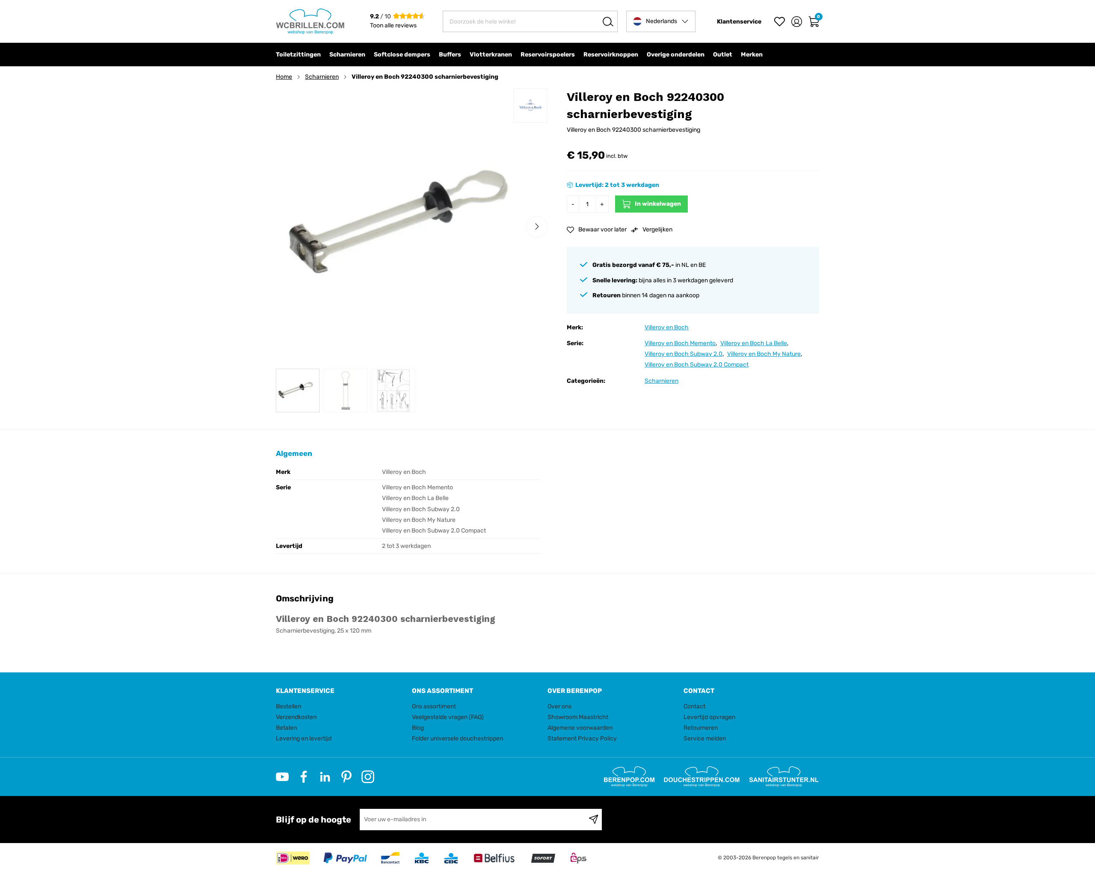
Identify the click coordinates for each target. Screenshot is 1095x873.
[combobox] (530, 21)
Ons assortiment (434, 706)
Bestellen (288, 706)
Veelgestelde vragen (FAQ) (448, 717)
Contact (694, 706)
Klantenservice (739, 21)
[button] (660, 21)
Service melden (705, 738)
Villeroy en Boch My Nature (764, 354)
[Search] (608, 21)
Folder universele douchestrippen (457, 738)
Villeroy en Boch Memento (680, 343)
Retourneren (701, 727)
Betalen (286, 727)
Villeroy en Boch (667, 327)
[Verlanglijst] (779, 21)
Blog (418, 727)
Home (284, 76)
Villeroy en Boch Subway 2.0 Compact (697, 364)
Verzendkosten (296, 717)
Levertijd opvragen (709, 717)
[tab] (340, 691)
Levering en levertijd (303, 738)
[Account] (796, 21)
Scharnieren (322, 76)
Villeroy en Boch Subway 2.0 (683, 354)
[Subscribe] (593, 819)
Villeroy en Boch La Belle (753, 343)
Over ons (559, 706)
